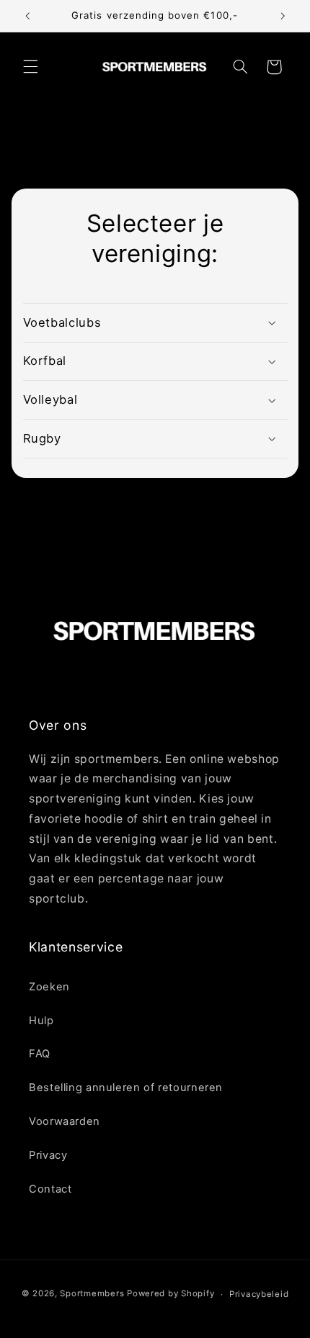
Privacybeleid (259, 1294)
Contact (50, 1189)
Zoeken (49, 986)
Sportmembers (92, 1294)
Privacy (48, 1155)
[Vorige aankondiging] (27, 16)
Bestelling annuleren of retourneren (126, 1087)
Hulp (41, 1020)
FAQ (39, 1053)
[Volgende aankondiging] (282, 16)
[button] (30, 66)
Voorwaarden (64, 1121)
